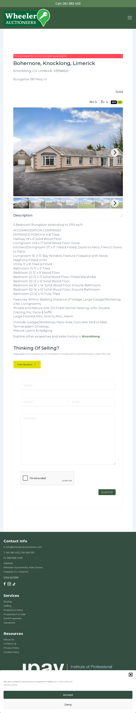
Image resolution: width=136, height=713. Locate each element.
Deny (68, 704)
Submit (107, 492)
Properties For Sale (15, 614)
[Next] (115, 152)
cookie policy (63, 681)
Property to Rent (13, 610)
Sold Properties (12, 618)
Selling (7, 605)
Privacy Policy (11, 647)
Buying (8, 601)
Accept (68, 694)
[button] (130, 674)
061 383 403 (12, 552)
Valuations (9, 622)
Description (23, 215)
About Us (9, 639)
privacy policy (10, 684)
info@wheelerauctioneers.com (24, 547)
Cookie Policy (11, 652)
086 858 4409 (15, 557)
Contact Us (10, 643)
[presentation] (47, 478)
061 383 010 (27, 552)
